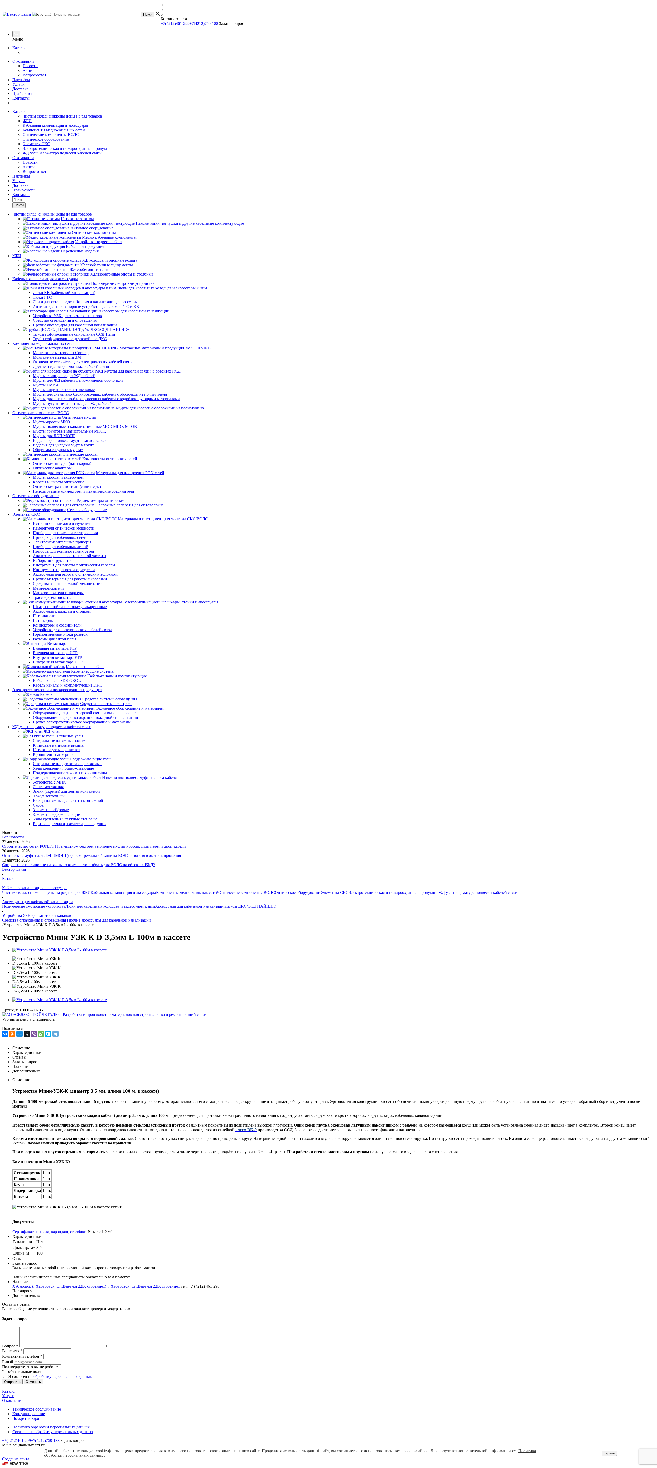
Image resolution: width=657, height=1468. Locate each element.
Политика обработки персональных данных (51, 1427)
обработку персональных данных (62, 1376)
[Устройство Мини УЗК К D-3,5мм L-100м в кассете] (59, 950)
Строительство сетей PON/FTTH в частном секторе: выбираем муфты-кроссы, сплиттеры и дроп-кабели (94, 846)
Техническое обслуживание (36, 1409)
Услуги (18, 84)
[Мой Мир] (19, 1034)
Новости (30, 66)
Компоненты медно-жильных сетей (54, 130)
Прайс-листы (23, 93)
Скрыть (609, 1453)
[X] (27, 1034)
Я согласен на (50, 1376)
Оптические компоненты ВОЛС (51, 134)
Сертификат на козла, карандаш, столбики (49, 1232)
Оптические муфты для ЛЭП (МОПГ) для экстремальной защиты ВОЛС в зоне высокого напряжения (91, 855)
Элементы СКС (36, 144)
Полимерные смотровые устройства (33, 906)
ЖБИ (27, 121)
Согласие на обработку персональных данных (52, 1432)
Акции (29, 70)
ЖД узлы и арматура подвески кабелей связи (62, 153)
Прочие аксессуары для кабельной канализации (108, 920)
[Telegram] (55, 1034)
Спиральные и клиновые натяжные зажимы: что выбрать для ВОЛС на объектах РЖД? (78, 865)
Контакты (21, 98)
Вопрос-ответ (34, 75)
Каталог (19, 48)
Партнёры (21, 79)
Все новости (13, 837)
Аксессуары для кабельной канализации (190, 906)
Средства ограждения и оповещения (34, 920)
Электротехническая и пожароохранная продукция (67, 148)
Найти (19, 205)
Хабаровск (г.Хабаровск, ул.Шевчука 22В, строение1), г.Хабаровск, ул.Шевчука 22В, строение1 (96, 1286)
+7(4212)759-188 (203, 23)
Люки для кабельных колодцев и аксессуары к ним (110, 906)
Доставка (20, 89)
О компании (23, 61)
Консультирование (28, 1414)
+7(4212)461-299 (175, 23)
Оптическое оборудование (46, 139)
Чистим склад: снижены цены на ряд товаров (62, 116)
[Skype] (48, 1034)
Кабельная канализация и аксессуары (55, 125)
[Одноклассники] (12, 1034)
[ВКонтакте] (5, 1034)
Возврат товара (25, 1418)
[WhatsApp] (41, 1034)
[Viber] (34, 1034)
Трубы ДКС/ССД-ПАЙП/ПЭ (251, 906)
